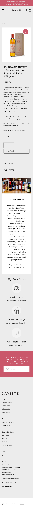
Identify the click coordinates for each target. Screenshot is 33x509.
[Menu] (3, 10)
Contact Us (5, 435)
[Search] (27, 10)
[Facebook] (3, 455)
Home (3, 23)
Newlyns (4, 438)
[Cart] (31, 10)
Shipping (11, 170)
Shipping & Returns (7, 422)
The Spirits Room (7, 445)
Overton (4, 442)
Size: (5, 137)
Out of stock (10, 151)
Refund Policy (6, 425)
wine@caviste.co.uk (9, 475)
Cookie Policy (6, 405)
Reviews (10, 163)
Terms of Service (7, 402)
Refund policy (6, 409)
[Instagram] (5, 455)
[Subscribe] (25, 369)
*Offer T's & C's (6, 412)
